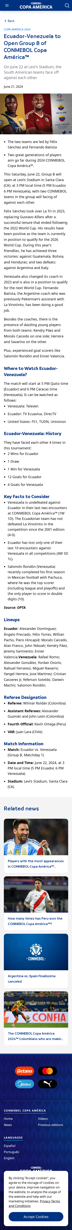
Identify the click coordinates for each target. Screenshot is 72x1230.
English (9, 1158)
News (8, 1125)
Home (8, 1119)
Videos (43, 1119)
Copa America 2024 (17, 29)
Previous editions (50, 1125)
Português (11, 1152)
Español (9, 1146)
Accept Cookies (36, 1216)
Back (11, 21)
